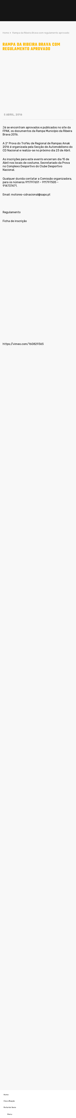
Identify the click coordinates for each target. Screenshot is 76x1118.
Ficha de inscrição (15, 221)
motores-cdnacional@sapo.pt (30, 194)
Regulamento (12, 212)
